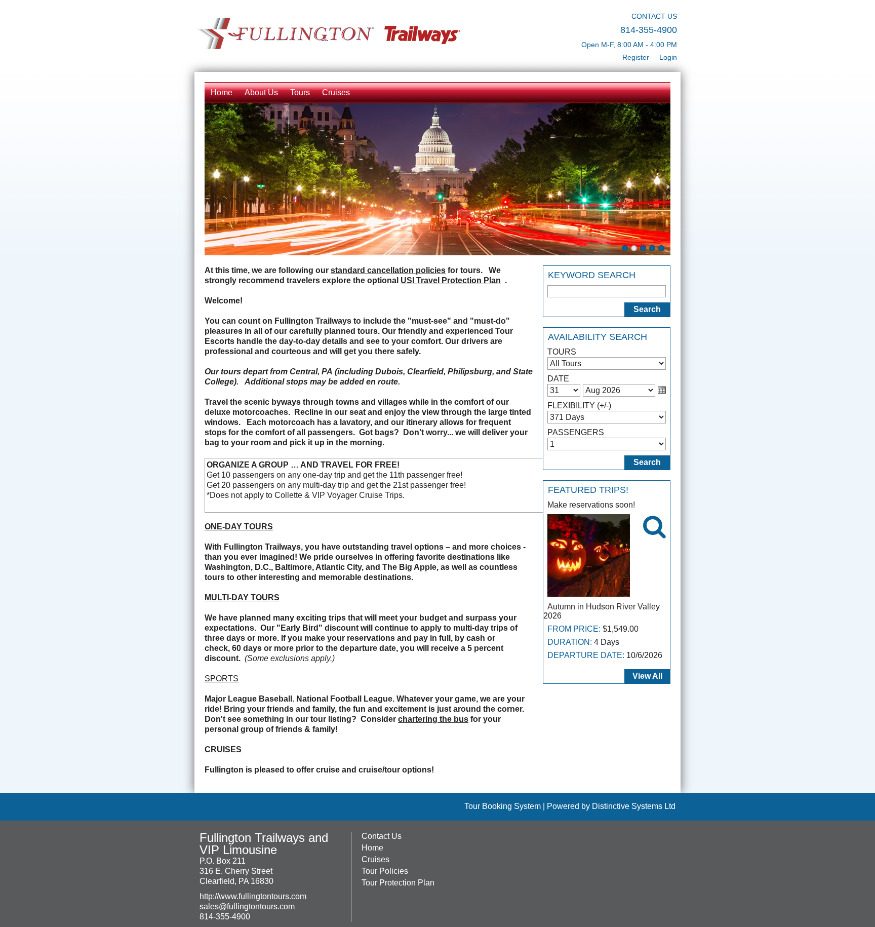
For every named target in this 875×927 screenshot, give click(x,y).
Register (635, 57)
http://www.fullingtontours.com (253, 896)
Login (668, 57)
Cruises (336, 92)
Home (221, 92)
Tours (300, 92)
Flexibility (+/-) (579, 405)
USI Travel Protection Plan (451, 280)
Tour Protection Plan (398, 882)
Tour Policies (385, 871)
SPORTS (221, 678)
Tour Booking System (502, 806)
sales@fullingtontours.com (247, 906)
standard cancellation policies (388, 270)
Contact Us (382, 836)
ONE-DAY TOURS (239, 526)
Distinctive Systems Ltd (633, 806)
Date (558, 378)
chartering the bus (433, 719)
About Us (261, 92)
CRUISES (223, 749)
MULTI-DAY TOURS (242, 597)
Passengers (575, 432)
